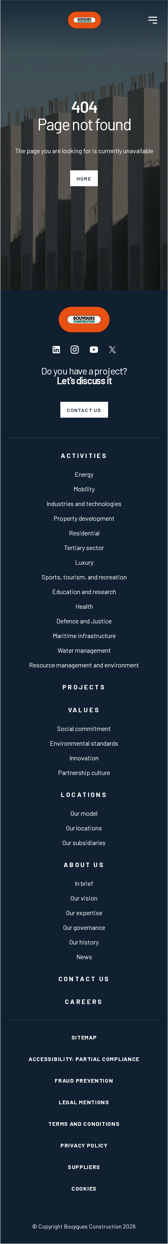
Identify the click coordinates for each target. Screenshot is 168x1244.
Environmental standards (84, 743)
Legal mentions (84, 1102)
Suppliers (84, 1166)
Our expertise (84, 912)
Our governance (84, 927)
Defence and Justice (84, 621)
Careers (84, 1001)
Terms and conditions (83, 1123)
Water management (84, 650)
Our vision (84, 898)
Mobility (84, 489)
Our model (84, 813)
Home (84, 178)
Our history (84, 942)
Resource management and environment (84, 665)
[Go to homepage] (84, 20)
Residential (84, 533)
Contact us (84, 410)
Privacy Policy (84, 1145)
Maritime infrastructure (84, 635)
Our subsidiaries (84, 842)
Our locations (84, 828)
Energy (84, 474)
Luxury (84, 562)
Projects (84, 687)
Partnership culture (84, 772)
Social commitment (84, 728)
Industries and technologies (84, 503)
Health (84, 606)
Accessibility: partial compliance (84, 1058)
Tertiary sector (84, 547)
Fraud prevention (84, 1080)
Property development (84, 518)
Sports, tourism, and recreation (84, 577)
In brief (84, 883)
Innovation (84, 758)
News (84, 956)
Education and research (84, 591)
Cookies (84, 1188)
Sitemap (84, 1037)
